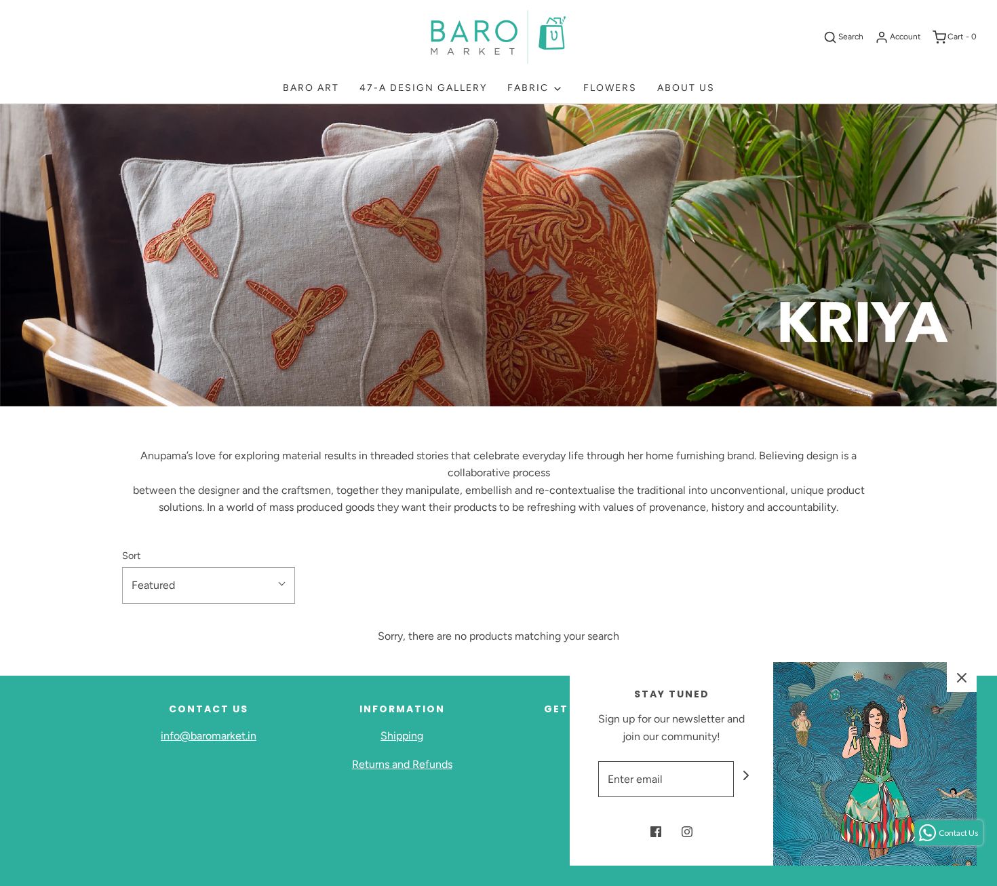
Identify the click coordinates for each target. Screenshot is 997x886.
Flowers (610, 88)
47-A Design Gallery (423, 88)
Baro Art (311, 88)
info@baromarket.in (208, 735)
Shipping (401, 735)
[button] (208, 585)
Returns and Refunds (402, 764)
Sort (131, 556)
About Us (686, 88)
